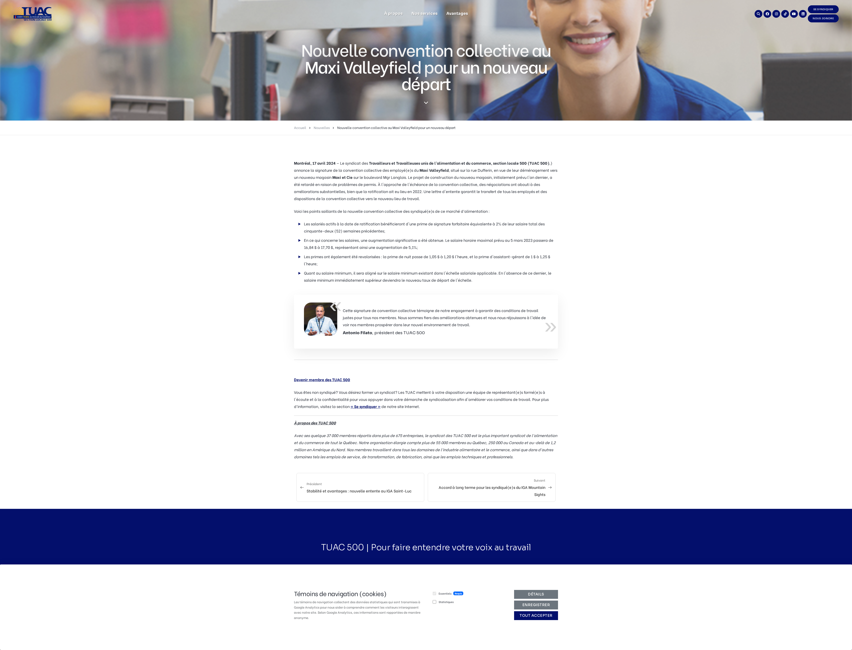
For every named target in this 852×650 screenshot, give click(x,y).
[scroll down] (426, 103)
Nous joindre (823, 18)
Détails (536, 594)
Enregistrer (536, 605)
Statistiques (446, 602)
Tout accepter (536, 615)
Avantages (457, 13)
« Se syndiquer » (366, 406)
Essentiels (445, 593)
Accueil (300, 127)
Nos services (425, 13)
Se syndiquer (823, 9)
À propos (393, 13)
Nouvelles (322, 127)
